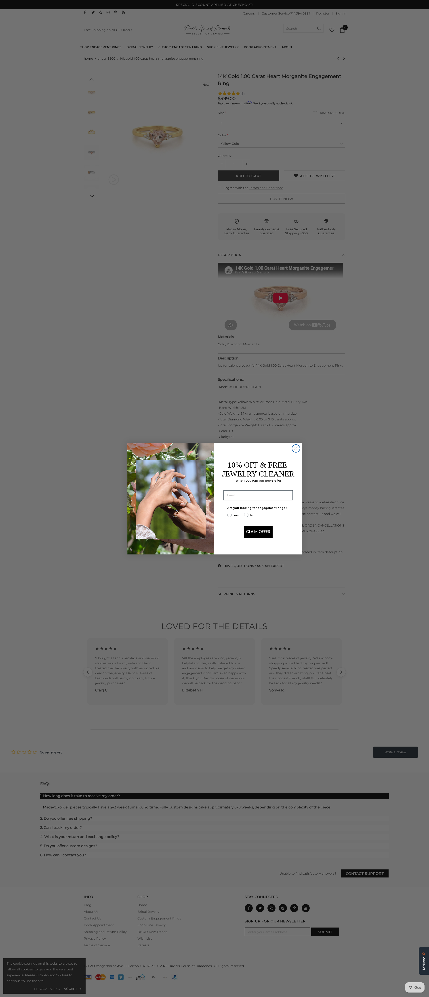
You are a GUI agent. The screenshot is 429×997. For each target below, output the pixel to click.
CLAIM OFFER (258, 531)
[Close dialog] (296, 448)
